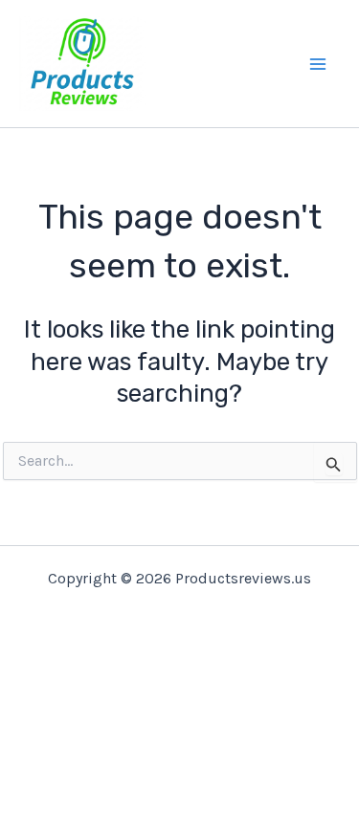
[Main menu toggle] (319, 64)
